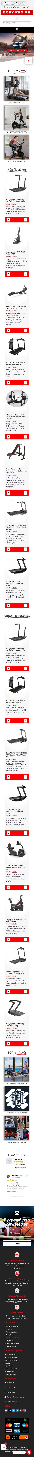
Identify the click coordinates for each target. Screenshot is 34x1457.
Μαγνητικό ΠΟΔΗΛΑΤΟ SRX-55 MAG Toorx (16, 921)
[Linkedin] (17, 1410)
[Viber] (24, 1410)
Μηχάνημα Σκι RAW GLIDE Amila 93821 (15, 253)
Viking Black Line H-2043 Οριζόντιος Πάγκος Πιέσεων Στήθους (16, 417)
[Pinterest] (21, 1410)
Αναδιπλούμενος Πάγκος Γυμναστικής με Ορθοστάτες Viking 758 (16, 471)
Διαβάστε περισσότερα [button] (12, 1191)
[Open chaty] (28, 1452)
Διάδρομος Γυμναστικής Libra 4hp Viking (15, 1025)
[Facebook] (6, 1410)
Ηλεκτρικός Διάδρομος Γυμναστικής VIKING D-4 (15, 973)
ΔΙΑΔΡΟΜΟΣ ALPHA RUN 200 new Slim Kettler (15, 364)
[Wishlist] (25, 219)
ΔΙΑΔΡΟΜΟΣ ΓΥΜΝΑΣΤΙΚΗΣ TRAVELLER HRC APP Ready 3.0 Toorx (16, 527)
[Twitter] (13, 1410)
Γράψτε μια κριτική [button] (20, 1168)
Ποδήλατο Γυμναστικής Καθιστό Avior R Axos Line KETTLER (15, 867)
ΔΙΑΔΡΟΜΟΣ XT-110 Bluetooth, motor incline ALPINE (14, 583)
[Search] (28, 23)
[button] (17, 18)
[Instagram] (10, 1410)
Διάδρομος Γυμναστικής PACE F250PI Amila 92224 (15, 201)
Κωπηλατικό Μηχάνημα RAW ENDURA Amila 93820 (16, 307)
